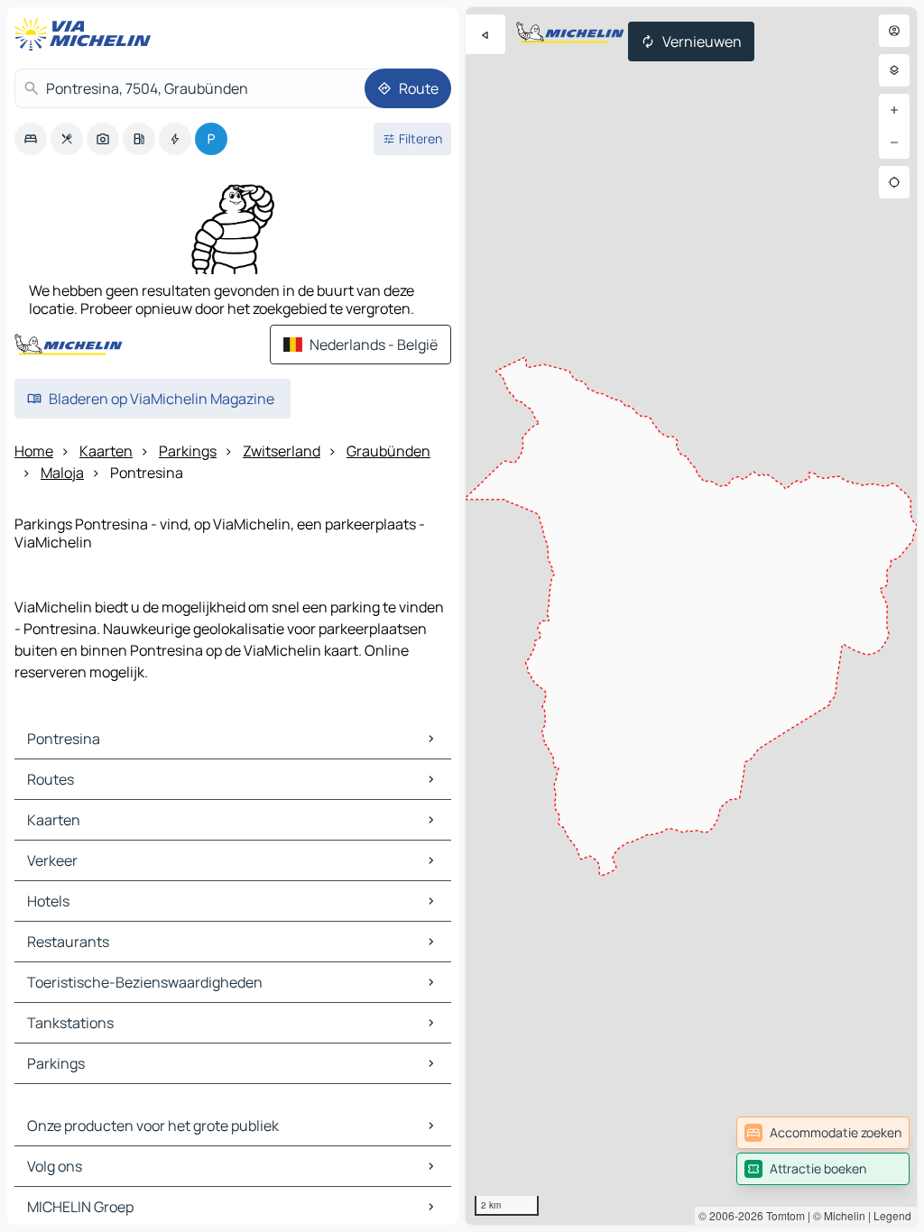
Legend (892, 1215)
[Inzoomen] (894, 110)
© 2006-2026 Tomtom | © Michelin (781, 1215)
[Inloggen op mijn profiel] (894, 30)
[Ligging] (894, 182)
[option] (30, 139)
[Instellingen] (894, 70)
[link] (823, 1133)
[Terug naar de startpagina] (86, 34)
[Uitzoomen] (894, 142)
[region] (691, 616)
